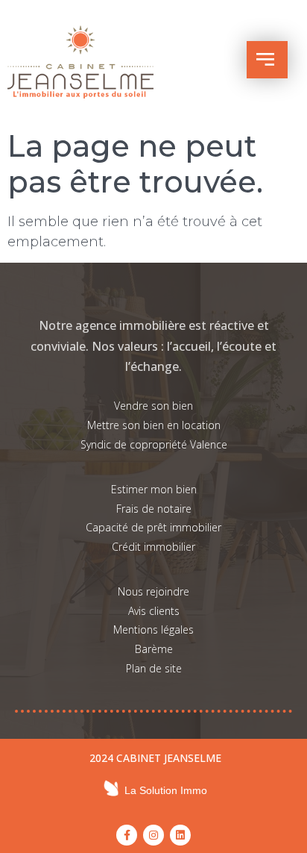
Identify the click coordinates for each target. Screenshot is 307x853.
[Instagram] (153, 835)
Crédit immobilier (153, 547)
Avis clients (154, 611)
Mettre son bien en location (154, 425)
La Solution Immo (165, 790)
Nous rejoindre (153, 591)
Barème (154, 649)
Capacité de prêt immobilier (153, 527)
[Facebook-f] (126, 835)
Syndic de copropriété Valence (153, 444)
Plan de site (154, 668)
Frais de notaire (154, 509)
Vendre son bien (153, 406)
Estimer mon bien (154, 489)
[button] (267, 59)
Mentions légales (153, 629)
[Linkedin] (180, 835)
